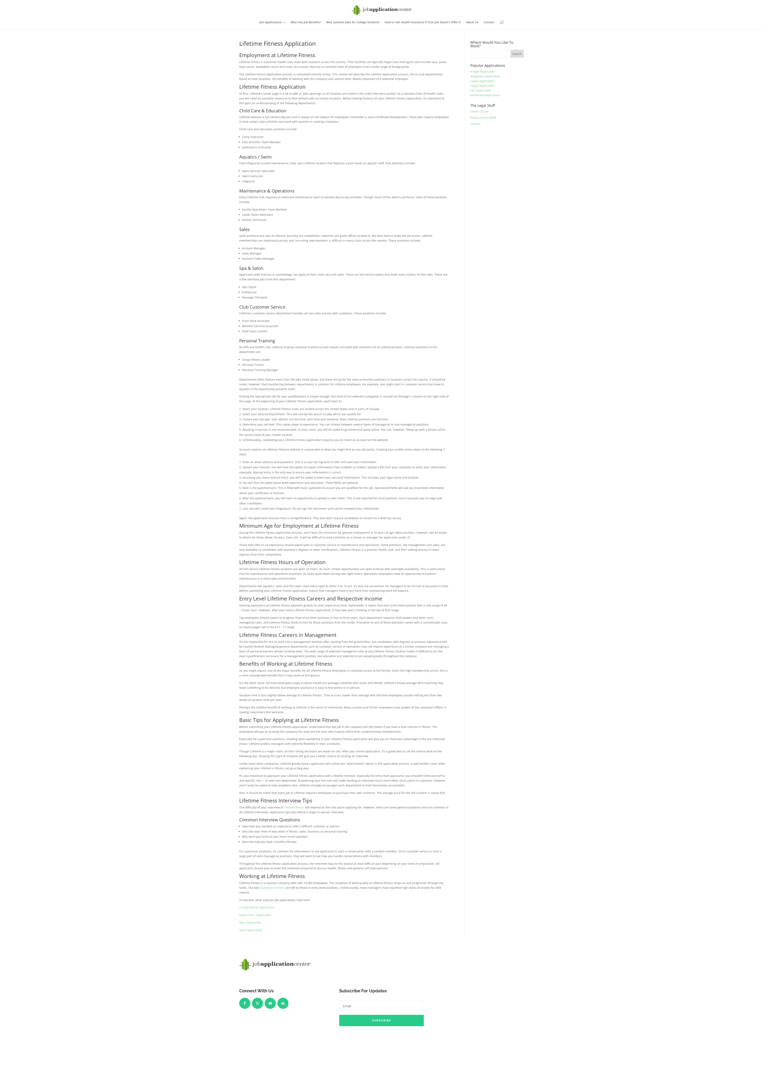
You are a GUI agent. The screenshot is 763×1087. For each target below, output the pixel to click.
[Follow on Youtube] (270, 1003)
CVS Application (480, 90)
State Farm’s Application (255, 915)
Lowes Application (482, 81)
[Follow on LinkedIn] (283, 1003)
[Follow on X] (257, 1003)
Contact (489, 22)
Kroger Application (482, 71)
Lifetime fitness (294, 807)
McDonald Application (485, 95)
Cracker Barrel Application (256, 907)
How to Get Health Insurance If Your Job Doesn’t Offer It (423, 22)
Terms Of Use (479, 111)
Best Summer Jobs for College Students (353, 22)
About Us (472, 22)
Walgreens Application (485, 76)
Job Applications (270, 22)
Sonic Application (250, 930)
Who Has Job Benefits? (306, 22)
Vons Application (250, 922)
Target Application (482, 85)
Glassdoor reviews (272, 888)
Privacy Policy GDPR (483, 117)
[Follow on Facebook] (244, 1003)
